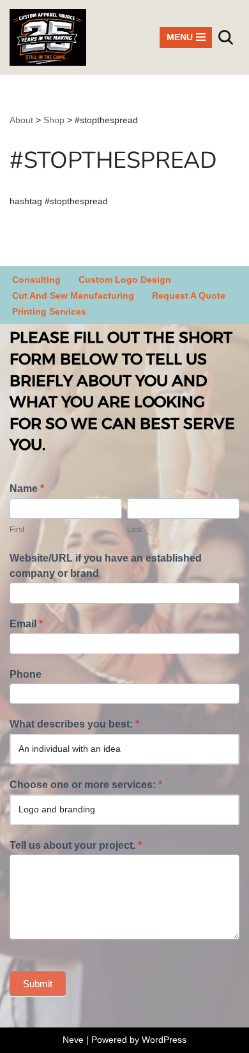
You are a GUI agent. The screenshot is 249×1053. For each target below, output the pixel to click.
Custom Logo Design (125, 279)
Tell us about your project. (76, 845)
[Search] (225, 37)
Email (26, 623)
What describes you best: (74, 724)
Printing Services (49, 311)
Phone (26, 674)
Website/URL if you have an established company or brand (106, 566)
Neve (73, 1039)
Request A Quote (188, 295)
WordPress (164, 1039)
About (21, 120)
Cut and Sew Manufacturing (73, 295)
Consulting (36, 279)
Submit (37, 983)
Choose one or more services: (86, 784)
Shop (53, 120)
